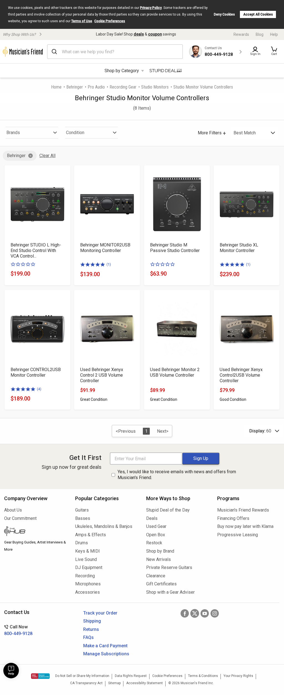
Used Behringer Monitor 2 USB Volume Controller (175, 372)
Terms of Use (81, 21)
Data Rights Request (131, 676)
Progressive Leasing (237, 534)
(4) (39, 389)
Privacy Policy (151, 8)
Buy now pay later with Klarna (245, 526)
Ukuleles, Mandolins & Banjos (103, 526)
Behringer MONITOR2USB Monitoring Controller (105, 247)
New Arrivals (158, 559)
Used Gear (156, 526)
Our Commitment (20, 518)
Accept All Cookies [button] (258, 14)
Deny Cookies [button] (224, 14)
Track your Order (100, 613)
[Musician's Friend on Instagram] (215, 613)
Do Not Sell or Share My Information (82, 676)
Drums (81, 542)
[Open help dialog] (11, 670)
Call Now (18, 630)
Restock (154, 542)
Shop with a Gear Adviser (170, 592)
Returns (91, 629)
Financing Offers (233, 518)
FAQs (88, 637)
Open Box (155, 534)
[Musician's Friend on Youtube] (205, 613)
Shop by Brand (160, 551)
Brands (13, 132)
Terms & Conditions (203, 676)
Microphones (88, 583)
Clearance (155, 575)
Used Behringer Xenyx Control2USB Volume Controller (241, 375)
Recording (85, 575)
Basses (82, 518)
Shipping (92, 621)
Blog (259, 34)
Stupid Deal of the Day (168, 510)
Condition (75, 132)
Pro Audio (96, 87)
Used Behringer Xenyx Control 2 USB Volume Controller (101, 375)
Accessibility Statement (144, 683)
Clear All (47, 155)
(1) (108, 264)
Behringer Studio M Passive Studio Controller (175, 247)
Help (274, 34)
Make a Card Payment (105, 645)
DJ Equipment (88, 567)
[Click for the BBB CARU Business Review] (40, 676)
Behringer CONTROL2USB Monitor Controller (36, 372)
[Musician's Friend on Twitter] (195, 613)
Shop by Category (122, 70)
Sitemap (114, 683)
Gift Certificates (161, 583)
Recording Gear (123, 87)
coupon (155, 34)
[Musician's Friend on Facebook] (185, 613)
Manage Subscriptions (106, 653)
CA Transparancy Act (86, 683)
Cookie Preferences (109, 21)
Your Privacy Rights (238, 676)
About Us (13, 510)
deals (139, 34)
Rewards (241, 34)
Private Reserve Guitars (169, 567)
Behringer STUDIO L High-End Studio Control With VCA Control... (36, 250)
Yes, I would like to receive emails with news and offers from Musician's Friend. (177, 474)
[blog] (35, 531)
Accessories (87, 592)
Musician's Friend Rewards (243, 510)
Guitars (82, 510)
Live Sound (86, 559)
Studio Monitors (155, 87)
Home (56, 87)
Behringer (74, 87)
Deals (152, 518)
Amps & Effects (90, 534)
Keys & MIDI (87, 551)
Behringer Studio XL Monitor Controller (239, 247)
